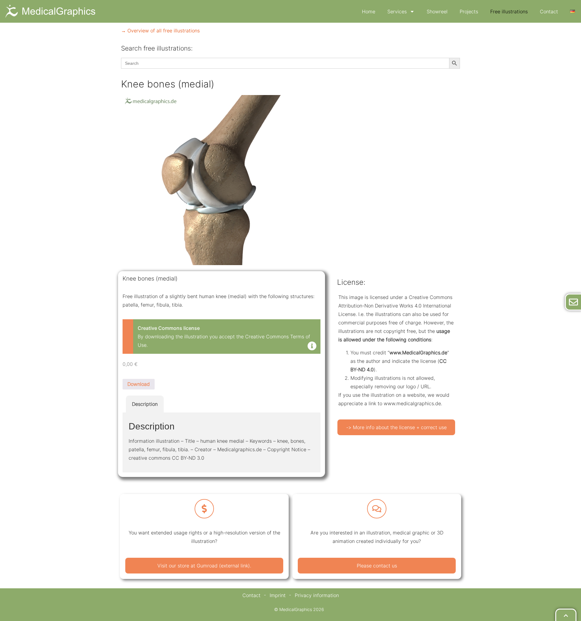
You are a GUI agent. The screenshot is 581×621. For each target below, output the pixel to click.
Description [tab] (145, 404)
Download (138, 384)
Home (368, 11)
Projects (469, 11)
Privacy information (317, 595)
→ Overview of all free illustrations (160, 31)
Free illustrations (509, 11)
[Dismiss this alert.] (312, 346)
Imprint (278, 595)
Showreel (437, 11)
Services (397, 11)
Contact (549, 11)
